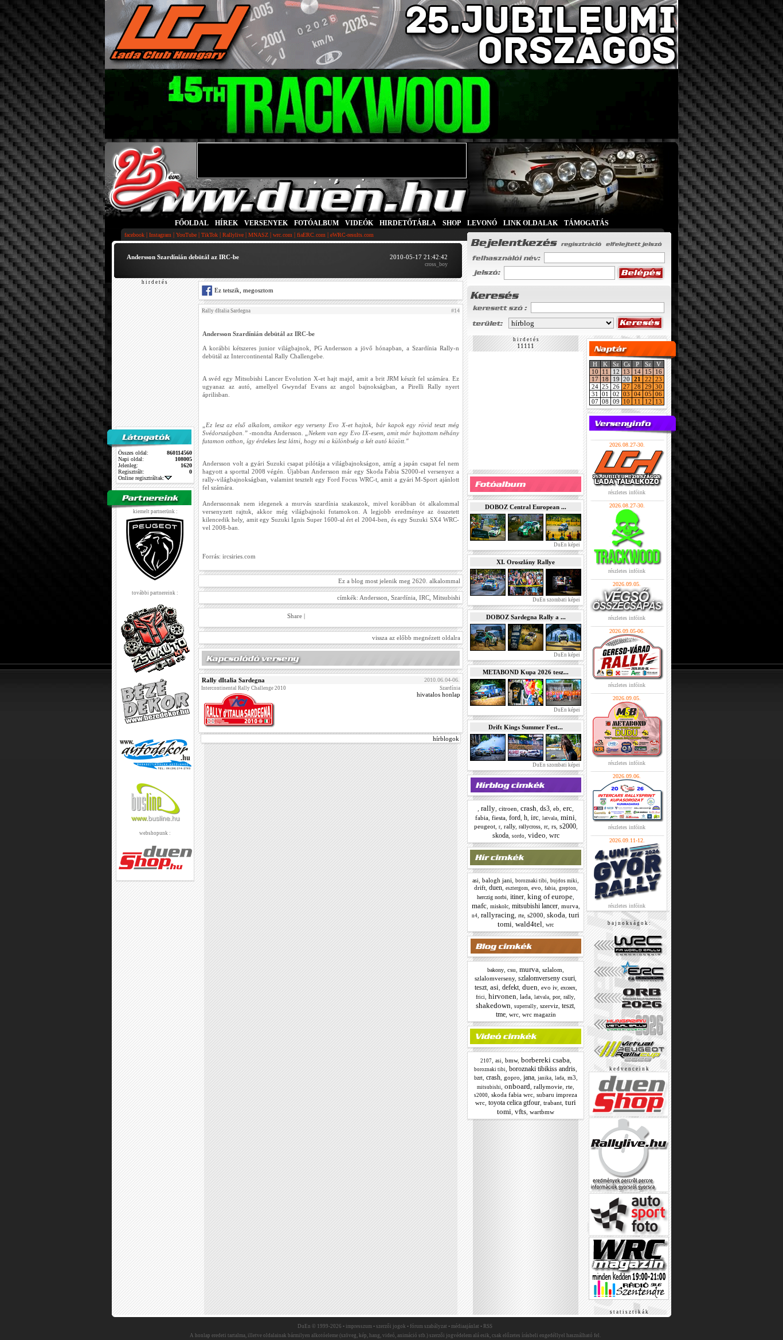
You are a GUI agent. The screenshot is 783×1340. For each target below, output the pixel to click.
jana (528, 1077)
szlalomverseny (495, 978)
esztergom (517, 888)
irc (535, 817)
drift (480, 887)
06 (658, 393)
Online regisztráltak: (141, 478)
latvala (549, 818)
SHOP (452, 223)
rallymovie (548, 1086)
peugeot (484, 826)
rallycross (530, 826)
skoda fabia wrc (512, 1094)
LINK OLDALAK (530, 223)
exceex (568, 988)
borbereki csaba (545, 1060)
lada (525, 996)
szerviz (549, 1005)
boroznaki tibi (531, 881)
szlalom (552, 969)
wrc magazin (539, 1014)
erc (567, 808)
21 (637, 379)
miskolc (499, 906)
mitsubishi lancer (535, 906)
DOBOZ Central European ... (525, 506)
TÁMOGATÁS (586, 223)
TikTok (209, 235)
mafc (479, 905)
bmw (511, 1060)
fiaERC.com (311, 235)
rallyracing (498, 915)
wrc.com (282, 235)
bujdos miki (563, 881)
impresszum (359, 1326)
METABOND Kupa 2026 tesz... (526, 672)
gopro (512, 1077)
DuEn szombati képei (555, 600)
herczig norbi (492, 897)
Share (294, 615)
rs (553, 826)
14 (637, 371)
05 (648, 393)
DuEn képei (566, 545)
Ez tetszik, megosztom (243, 290)
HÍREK (226, 223)
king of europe (550, 896)
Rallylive (233, 235)
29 (648, 386)
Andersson (373, 597)
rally (488, 808)
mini (568, 817)
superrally (525, 1006)
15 (648, 371)
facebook (134, 235)
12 (648, 401)
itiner (517, 897)
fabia (481, 817)
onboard (517, 1086)
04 (637, 393)
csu (511, 969)
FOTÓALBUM (316, 223)
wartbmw (542, 1111)
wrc (554, 835)
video (537, 835)
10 (595, 371)
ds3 (545, 808)
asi (475, 880)
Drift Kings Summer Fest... (525, 727)
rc (546, 826)
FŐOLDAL (192, 223)
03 (626, 393)
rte (521, 915)
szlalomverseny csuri (546, 978)
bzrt (478, 1078)
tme (501, 1014)
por (556, 997)
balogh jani (497, 880)
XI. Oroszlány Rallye (525, 561)
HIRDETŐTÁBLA (407, 223)
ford (514, 818)
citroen (508, 808)
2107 (486, 1061)
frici (480, 997)
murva (569, 906)
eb (556, 808)
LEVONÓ (483, 223)
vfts (520, 1111)
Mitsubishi (446, 597)
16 (658, 371)
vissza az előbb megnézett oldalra (416, 637)
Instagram (160, 235)
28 (637, 386)
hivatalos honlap (438, 694)
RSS (487, 1326)
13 (626, 371)
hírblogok (446, 738)
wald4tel (528, 924)
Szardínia (403, 597)
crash (528, 808)
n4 (474, 916)
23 (658, 379)
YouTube (186, 235)
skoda (500, 835)
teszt (481, 987)
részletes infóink (626, 492)
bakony (495, 970)
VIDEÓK (359, 223)
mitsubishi (489, 1087)
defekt (510, 987)
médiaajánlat (465, 1326)
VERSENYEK (266, 223)
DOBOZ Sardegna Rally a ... (526, 617)
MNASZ (258, 235)
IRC (424, 597)
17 (595, 379)
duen (495, 888)
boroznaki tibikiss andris (542, 1069)
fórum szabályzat (428, 1326)
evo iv (549, 987)
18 (605, 379)
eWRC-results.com (352, 235)
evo (536, 887)
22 (648, 379)
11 (605, 371)
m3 (571, 1077)
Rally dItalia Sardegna (226, 311)
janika (544, 1078)
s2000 (567, 826)
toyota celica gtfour (514, 1103)
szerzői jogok (391, 1326)
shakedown (493, 1005)
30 (658, 386)
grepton (567, 888)
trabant (552, 1102)
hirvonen (502, 996)
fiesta (499, 817)
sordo (518, 836)
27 (626, 386)
